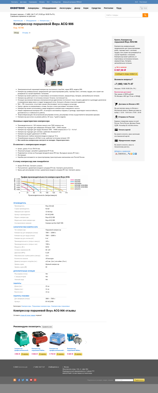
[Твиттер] (23, 381)
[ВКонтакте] (136, 153)
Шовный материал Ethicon (72, 2)
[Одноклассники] (131, 153)
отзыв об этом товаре (27, 315)
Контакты (14, 2)
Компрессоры (44, 20)
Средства (96, 8)
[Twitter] (134, 153)
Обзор (16, 32)
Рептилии (108, 8)
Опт (48, 2)
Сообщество (56, 2)
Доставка (23, 2)
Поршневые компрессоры (41, 306)
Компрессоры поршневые (60, 306)
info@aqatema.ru (53, 367)
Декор (77, 8)
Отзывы (25, 32)
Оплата (41, 2)
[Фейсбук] (19, 381)
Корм (85, 8)
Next (86, 342)
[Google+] (36, 381)
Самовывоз (33, 2)
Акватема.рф (18, 20)
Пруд (118, 8)
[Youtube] (31, 381)
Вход (136, 2)
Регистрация (143, 2)
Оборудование (49, 8)
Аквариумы (33, 8)
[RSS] (15, 381)
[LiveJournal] (129, 153)
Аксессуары (65, 8)
